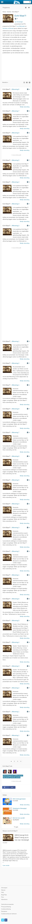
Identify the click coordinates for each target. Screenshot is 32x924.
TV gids (16, 827)
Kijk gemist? (6, 777)
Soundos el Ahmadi (8, 28)
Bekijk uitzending (24, 804)
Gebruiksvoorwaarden (7, 904)
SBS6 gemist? (19, 775)
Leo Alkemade (21, 26)
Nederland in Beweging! (19, 808)
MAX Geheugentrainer (19, 799)
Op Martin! (16, 820)
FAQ (2, 892)
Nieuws (3, 890)
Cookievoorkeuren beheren (9, 913)
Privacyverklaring (6, 906)
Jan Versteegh (19, 22)
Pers (2, 897)
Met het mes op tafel (19, 818)
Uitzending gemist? (8, 775)
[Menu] (2, 2)
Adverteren (4, 899)
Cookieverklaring (6, 909)
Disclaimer (4, 911)
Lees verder (6, 865)
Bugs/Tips (4, 894)
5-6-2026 (15, 800)
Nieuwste (4, 82)
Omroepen (4, 887)
